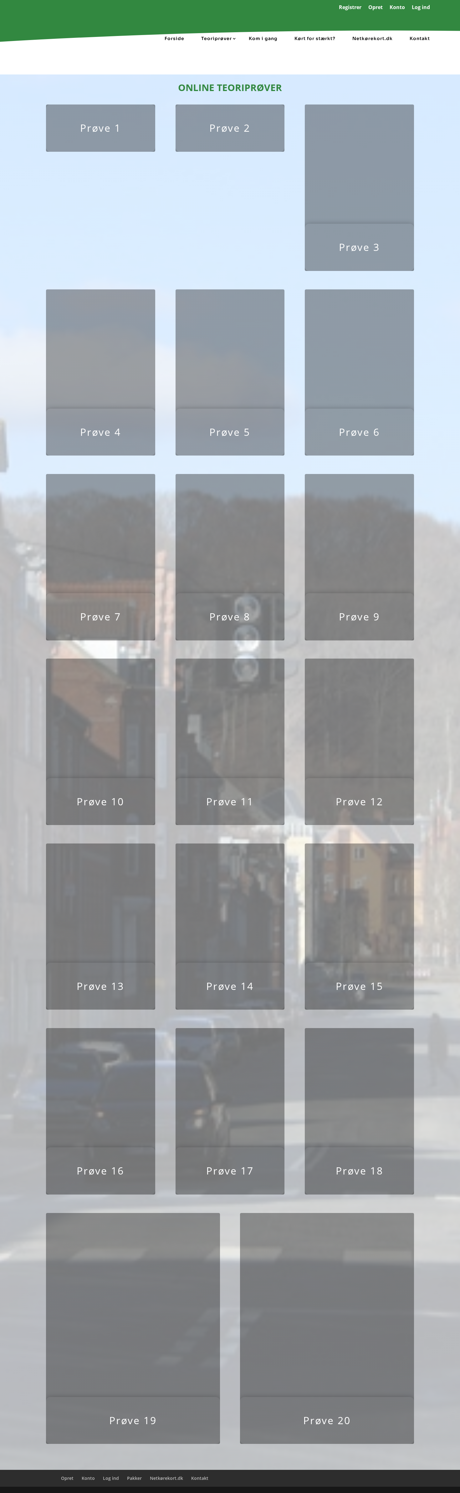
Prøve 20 (327, 1420)
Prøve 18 (359, 1170)
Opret (375, 8)
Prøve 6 (359, 432)
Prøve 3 (359, 247)
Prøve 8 (229, 616)
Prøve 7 (100, 616)
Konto (397, 8)
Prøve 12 (359, 801)
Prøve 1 (100, 128)
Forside (174, 38)
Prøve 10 (100, 801)
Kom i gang (263, 38)
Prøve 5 (229, 432)
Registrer (350, 8)
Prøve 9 (359, 616)
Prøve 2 (229, 128)
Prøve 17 (230, 1170)
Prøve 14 (230, 986)
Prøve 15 (359, 986)
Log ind (421, 8)
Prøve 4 (100, 432)
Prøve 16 (100, 1170)
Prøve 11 (230, 801)
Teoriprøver (216, 38)
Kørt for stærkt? (314, 38)
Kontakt (420, 38)
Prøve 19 (133, 1420)
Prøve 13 (100, 986)
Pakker (134, 1478)
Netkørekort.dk (372, 38)
